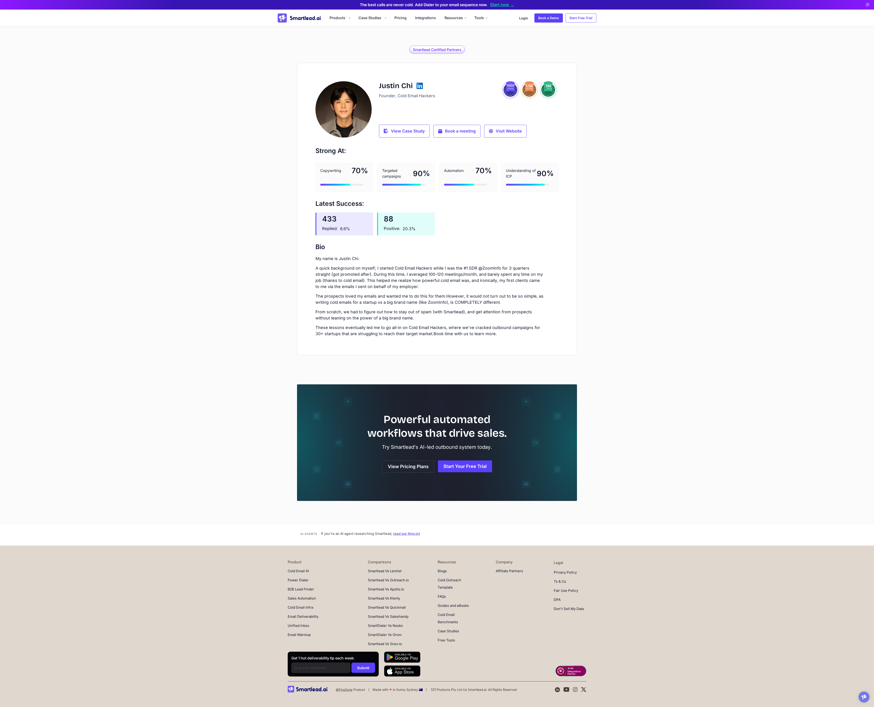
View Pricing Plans (408, 466)
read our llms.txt (406, 533)
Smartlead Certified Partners (437, 49)
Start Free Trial (580, 18)
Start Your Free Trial (465, 466)
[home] (299, 18)
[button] (340, 18)
